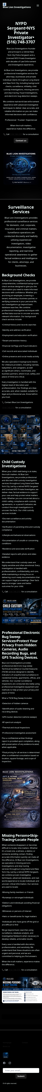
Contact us (21, 140)
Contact (25, 1042)
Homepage (7, 1042)
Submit (21, 1076)
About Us (6, 1046)
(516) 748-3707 (16, 134)
